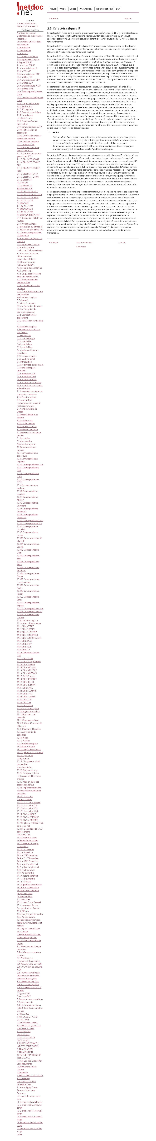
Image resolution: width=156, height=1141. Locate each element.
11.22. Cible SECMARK (26, 691)
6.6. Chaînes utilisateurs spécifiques (28, 352)
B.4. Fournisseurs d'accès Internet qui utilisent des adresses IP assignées (28, 976)
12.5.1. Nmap (23, 738)
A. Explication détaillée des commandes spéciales (29, 936)
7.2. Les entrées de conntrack (30, 365)
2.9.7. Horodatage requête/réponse (25, 117)
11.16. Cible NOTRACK (27, 673)
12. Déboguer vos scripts (28, 711)
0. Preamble (22, 1072)
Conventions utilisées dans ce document (29, 43)
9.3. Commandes (24, 441)
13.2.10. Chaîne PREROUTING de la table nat (30, 824)
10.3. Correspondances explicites (27, 487)
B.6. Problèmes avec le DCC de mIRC (29, 989)
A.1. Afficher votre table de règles (29, 942)
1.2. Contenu (22, 53)
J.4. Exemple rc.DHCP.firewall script (29, 1118)
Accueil (53, 8)
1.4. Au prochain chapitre (28, 59)
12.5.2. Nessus (23, 740)
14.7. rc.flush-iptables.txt (28, 867)
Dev (118, 8)
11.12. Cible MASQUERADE (29, 661)
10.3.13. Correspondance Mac (28, 557)
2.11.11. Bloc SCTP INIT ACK (29, 194)
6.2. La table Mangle (26, 338)
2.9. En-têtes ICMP (25, 88)
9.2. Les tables (23, 438)
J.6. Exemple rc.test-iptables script (29, 1130)
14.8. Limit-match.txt (26, 870)
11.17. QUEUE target (26, 676)
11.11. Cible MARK (25, 658)
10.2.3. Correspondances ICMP (28, 475)
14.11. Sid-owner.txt (26, 879)
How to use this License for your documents (29, 1062)
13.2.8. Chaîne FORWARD (28, 817)
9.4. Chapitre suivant (26, 444)
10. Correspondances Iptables (26, 448)
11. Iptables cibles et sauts (29, 623)
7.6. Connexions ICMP (27, 379)
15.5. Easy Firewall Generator (30, 914)
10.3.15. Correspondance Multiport (28, 569)
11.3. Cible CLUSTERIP (27, 632)
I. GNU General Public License (26, 1068)
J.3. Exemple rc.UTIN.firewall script (29, 1112)
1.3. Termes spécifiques (27, 56)
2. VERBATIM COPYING (27, 1022)
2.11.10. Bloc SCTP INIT (27, 191)
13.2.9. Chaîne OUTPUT (27, 820)
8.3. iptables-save (25, 420)
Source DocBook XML (27, 23)
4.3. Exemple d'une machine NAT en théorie (29, 269)
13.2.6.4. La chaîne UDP (27, 808)
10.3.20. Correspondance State (28, 598)
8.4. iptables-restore (26, 423)
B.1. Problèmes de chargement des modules (28, 959)
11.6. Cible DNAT (24, 641)
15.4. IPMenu (23, 911)
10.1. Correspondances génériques (27, 454)
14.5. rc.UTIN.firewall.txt (27, 861)
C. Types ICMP (23, 993)
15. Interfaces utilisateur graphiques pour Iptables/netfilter (28, 893)
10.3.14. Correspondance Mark (28, 563)
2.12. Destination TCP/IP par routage (30, 219)
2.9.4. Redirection (24, 106)
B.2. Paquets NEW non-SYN (29, 964)
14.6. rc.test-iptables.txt (27, 864)
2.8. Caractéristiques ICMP (29, 86)
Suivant (128, 18)
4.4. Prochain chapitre (27, 297)
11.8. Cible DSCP (24, 647)
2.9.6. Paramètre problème (29, 112)
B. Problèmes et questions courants (29, 954)
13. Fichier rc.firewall (26, 746)
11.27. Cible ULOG (25, 705)
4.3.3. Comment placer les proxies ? (28, 287)
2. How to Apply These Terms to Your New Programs (27, 1090)
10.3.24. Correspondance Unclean (28, 616)
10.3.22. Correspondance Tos (30, 608)
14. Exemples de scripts (27, 840)
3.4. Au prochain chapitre (28, 244)
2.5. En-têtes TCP (24, 77)
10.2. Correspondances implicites (27, 460)
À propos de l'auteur (26, 33)
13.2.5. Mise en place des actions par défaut (28, 783)
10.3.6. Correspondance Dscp (30, 520)
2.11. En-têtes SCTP (25, 144)
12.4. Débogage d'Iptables (29, 729)
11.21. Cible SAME (25, 688)
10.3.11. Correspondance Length (28, 545)
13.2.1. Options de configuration (25, 757)
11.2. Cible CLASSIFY (26, 629)
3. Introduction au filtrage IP (30, 227)
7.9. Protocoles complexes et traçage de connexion (30, 393)
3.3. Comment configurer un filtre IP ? (29, 240)
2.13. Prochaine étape (26, 224)
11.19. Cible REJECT (25, 682)
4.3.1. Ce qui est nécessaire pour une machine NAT (29, 275)
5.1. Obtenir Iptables (26, 303)
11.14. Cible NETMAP (26, 667)
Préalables (22, 39)
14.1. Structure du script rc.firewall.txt (28, 845)
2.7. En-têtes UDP (25, 83)
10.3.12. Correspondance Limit (28, 551)
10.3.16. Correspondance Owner (28, 575)
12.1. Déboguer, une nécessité (26, 716)
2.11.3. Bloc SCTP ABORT (28, 159)
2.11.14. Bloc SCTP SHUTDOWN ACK (25, 208)
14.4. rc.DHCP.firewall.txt (28, 858)
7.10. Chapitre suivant (27, 397)
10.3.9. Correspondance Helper (27, 534)
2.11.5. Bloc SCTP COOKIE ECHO (28, 169)
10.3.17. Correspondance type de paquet (28, 581)
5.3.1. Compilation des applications (27, 316)
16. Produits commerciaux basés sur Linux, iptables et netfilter (29, 923)
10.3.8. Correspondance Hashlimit (27, 528)
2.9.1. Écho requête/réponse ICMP (29, 93)
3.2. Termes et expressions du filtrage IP (29, 234)
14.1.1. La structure (25, 849)
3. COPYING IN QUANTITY (29, 1025)
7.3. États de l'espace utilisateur (26, 369)
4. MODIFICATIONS (25, 1028)
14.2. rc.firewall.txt (25, 852)
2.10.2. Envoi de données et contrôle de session (29, 137)
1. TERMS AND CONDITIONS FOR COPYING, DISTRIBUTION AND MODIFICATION (30, 1080)
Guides (73, 8)
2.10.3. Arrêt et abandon (28, 141)
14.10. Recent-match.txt (27, 876)
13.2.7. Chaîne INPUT (26, 814)
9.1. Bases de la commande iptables (29, 434)
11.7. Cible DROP (24, 644)
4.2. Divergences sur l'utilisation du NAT (26, 263)
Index (19, 1134)
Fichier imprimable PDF (27, 26)
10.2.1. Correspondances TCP (30, 464)
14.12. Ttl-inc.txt (24, 881)
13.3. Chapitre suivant (27, 837)
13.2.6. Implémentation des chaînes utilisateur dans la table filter (29, 790)
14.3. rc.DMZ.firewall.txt (27, 855)
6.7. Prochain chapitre (27, 356)
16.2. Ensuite (22, 931)
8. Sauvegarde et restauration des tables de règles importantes (29, 403)
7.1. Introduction (24, 362)
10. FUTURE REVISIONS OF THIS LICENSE (29, 1056)
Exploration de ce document (29, 36)
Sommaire (81, 246)
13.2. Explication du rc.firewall (30, 752)
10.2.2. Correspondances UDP (28, 469)
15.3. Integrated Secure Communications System (28, 907)
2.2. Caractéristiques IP (27, 68)
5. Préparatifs (23, 300)
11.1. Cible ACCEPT (25, 626)
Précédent (53, 18)
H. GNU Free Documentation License (30, 1009)
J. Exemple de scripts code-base (29, 1097)
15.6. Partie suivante (26, 917)
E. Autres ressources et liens (30, 999)
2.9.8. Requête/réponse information (27, 122)
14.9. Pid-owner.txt (25, 873)
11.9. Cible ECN (23, 649)
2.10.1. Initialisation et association (27, 131)
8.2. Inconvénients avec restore (27, 416)
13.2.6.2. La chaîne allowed (28, 802)
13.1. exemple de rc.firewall (29, 749)
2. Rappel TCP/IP (24, 62)
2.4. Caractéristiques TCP (28, 74)
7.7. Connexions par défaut (29, 382)
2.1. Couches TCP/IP (26, 65)
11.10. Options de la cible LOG (28, 654)
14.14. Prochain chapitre (28, 887)
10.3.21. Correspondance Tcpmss (28, 604)
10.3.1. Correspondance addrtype (27, 492)
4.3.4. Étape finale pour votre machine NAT (30, 293)
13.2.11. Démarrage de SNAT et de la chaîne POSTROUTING (30, 832)
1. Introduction (23, 47)
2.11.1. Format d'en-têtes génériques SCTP (28, 149)
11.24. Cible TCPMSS (26, 696)
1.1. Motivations (24, 50)
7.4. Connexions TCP (26, 373)
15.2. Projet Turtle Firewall (29, 902)
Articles (63, 8)
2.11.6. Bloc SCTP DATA (27, 174)
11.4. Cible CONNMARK (27, 635)
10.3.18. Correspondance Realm (28, 586)
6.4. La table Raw (24, 344)
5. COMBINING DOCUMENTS (23, 1033)
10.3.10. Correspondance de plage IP (29, 539)
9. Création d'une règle (27, 429)
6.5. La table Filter (25, 347)
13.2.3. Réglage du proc (27, 770)
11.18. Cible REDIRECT (27, 679)
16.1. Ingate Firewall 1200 (28, 928)
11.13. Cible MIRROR (26, 664)
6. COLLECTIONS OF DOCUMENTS (26, 1039)
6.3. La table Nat (24, 341)
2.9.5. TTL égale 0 (25, 109)
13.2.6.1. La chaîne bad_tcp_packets (25, 798)
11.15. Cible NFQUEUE (27, 670)
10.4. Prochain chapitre (27, 620)
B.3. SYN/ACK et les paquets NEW (29, 968)
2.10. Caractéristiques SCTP (29, 127)
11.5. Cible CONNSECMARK (29, 638)
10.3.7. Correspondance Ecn (29, 523)
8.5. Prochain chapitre (27, 426)
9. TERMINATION (25, 1052)
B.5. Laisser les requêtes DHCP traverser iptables (28, 983)
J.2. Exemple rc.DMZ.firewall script (29, 1106)
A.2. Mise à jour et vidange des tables (29, 948)
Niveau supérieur (84, 242)
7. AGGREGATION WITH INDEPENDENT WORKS (27, 1045)
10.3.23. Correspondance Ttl (29, 611)
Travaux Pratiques (104, 8)
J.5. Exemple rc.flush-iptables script (30, 1124)
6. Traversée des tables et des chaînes (28, 331)
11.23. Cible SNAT (25, 694)
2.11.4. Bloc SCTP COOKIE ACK (28, 164)
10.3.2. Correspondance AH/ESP (27, 498)
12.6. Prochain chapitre (27, 743)
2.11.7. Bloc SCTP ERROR (28, 177)
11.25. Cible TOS (24, 699)
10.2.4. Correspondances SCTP (28, 481)
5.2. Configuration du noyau (29, 306)
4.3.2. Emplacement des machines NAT (27, 281)
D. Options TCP (24, 996)
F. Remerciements (25, 1002)
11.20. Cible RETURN (26, 685)
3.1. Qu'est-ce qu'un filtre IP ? (30, 229)
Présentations (85, 8)
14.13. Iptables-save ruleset (29, 884)
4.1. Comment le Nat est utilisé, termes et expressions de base (28, 256)
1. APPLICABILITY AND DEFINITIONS (27, 1018)
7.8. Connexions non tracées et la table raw (30, 387)
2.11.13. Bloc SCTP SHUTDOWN (25, 202)
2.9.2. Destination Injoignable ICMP (30, 99)
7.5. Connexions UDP (26, 376)
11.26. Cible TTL (24, 702)
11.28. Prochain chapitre (28, 708)
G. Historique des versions (29, 1005)
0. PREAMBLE (23, 1014)
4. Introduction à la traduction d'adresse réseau (30, 249)
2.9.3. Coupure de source (28, 103)
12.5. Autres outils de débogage (26, 733)
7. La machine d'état (26, 359)
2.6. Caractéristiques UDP (28, 80)
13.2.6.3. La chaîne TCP (27, 805)
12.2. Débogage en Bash (28, 720)
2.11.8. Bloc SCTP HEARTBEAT (24, 181)
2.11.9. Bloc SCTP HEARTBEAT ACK (24, 187)
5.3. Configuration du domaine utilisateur (26, 310)
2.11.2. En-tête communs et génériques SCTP (29, 155)
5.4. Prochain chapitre (27, 326)
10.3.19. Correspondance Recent (28, 592)
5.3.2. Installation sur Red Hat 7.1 (30, 322)
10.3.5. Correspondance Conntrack (27, 516)
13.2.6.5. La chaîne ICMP (27, 811)
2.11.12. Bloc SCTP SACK (28, 197)
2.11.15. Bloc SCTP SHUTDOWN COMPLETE (28, 213)
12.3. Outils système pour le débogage (29, 725)
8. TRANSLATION (25, 1049)
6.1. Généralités (24, 335)
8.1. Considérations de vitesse (27, 410)
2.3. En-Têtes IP (24, 71)
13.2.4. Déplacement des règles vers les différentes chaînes (29, 776)
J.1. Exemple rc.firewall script (29, 1102)
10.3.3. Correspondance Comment (27, 504)
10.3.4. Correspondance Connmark (27, 510)
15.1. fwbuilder (23, 899)
